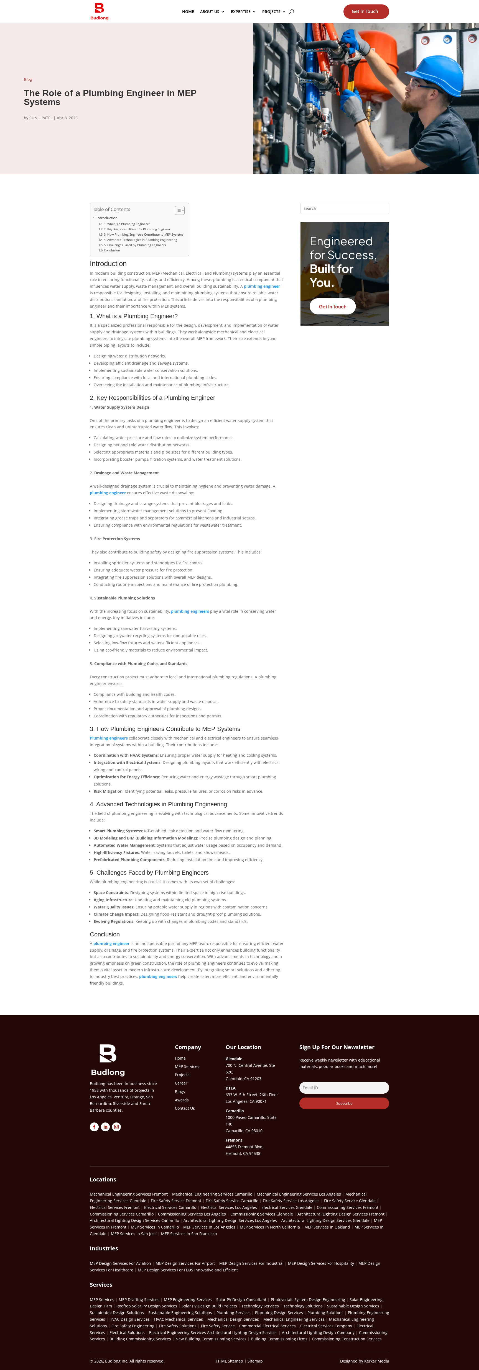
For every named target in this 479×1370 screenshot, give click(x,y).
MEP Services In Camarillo (155, 1227)
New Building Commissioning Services (210, 1338)
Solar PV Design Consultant (241, 1299)
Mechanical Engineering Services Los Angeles (299, 1194)
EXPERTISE (241, 12)
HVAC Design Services (129, 1319)
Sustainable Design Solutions (117, 1312)
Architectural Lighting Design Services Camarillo (134, 1220)
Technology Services (260, 1306)
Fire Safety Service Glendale (350, 1200)
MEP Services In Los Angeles (209, 1227)
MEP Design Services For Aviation (120, 1263)
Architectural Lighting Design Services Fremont (340, 1214)
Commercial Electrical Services (267, 1325)
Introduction (107, 218)
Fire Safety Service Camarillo (232, 1200)
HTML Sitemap (229, 1361)
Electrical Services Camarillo (170, 1207)
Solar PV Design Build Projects (209, 1306)
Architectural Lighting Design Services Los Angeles (230, 1220)
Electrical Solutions (127, 1332)
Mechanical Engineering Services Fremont (129, 1194)
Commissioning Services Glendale (261, 1214)
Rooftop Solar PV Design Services (146, 1306)
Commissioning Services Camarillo (122, 1214)
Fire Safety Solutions (178, 1325)
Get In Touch (365, 11)
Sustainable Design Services (353, 1306)
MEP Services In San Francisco (189, 1233)
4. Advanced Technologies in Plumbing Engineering (140, 240)
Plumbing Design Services (279, 1312)
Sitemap (255, 1361)
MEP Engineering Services (188, 1299)
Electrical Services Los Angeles (229, 1207)
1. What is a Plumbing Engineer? (127, 224)
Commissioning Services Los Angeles (192, 1214)
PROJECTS (271, 12)
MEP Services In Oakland (327, 1227)
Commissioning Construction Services (347, 1338)
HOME (188, 12)
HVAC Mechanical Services (178, 1319)
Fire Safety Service (218, 1325)
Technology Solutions (303, 1306)
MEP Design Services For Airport (185, 1263)
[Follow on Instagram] (116, 1126)
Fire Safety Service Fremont (176, 1200)
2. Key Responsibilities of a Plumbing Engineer (137, 229)
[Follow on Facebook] (94, 1126)
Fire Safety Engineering (132, 1325)
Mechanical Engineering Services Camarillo (212, 1194)
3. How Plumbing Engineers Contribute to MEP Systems (143, 234)
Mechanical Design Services (233, 1319)
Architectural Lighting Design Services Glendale (325, 1220)
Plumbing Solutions (325, 1312)
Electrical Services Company (326, 1325)
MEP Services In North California (270, 1227)
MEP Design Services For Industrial (251, 1263)
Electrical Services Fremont (115, 1207)
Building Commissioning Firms (279, 1338)
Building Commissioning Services (140, 1338)
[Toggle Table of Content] (177, 210)
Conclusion (112, 250)
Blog (28, 79)
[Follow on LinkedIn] (105, 1126)
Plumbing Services (233, 1312)
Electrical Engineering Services (177, 1332)
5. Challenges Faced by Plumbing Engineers (135, 245)
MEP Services (102, 1299)
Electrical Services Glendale (286, 1207)
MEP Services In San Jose (134, 1233)
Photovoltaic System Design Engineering (308, 1299)
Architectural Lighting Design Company (318, 1332)
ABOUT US (209, 12)
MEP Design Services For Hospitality (321, 1263)
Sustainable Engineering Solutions (180, 1312)
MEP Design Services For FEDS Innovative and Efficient (188, 1270)
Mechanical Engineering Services (294, 1319)
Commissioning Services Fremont (347, 1207)
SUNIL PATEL (40, 117)
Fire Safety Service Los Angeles (291, 1200)
